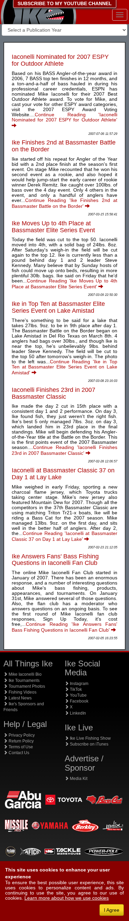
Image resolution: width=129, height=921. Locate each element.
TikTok (75, 689)
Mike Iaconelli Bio (25, 674)
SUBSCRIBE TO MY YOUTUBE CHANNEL (65, 3)
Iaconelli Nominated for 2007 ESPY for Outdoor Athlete (60, 60)
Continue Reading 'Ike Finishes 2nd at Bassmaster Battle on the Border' (64, 203)
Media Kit (78, 778)
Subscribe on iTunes (88, 744)
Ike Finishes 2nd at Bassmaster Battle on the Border (64, 146)
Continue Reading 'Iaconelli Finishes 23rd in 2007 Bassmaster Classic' (64, 450)
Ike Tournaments (24, 680)
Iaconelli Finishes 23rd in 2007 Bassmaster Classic (53, 393)
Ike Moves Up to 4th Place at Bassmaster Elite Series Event (53, 227)
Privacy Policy (21, 735)
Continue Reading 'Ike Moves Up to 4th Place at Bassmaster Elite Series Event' (64, 283)
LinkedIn (77, 713)
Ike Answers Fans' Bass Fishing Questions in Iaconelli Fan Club (55, 560)
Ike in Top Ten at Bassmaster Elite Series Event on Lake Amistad (58, 307)
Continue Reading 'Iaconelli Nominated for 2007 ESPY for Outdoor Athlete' (64, 117)
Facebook (78, 701)
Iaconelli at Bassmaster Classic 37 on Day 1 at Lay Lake (63, 474)
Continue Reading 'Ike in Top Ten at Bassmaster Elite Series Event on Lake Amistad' (64, 367)
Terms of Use (20, 747)
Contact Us (18, 752)
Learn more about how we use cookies (66, 898)
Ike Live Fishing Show (90, 738)
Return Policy (21, 741)
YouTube (78, 695)
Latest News (20, 698)
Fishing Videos (22, 692)
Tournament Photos (26, 686)
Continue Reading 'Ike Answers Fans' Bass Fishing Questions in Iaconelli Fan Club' (64, 627)
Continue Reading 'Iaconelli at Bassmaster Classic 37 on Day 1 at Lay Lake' (64, 536)
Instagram (78, 683)
